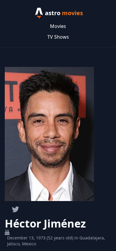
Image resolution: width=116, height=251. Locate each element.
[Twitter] (15, 209)
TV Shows (58, 37)
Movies (58, 26)
